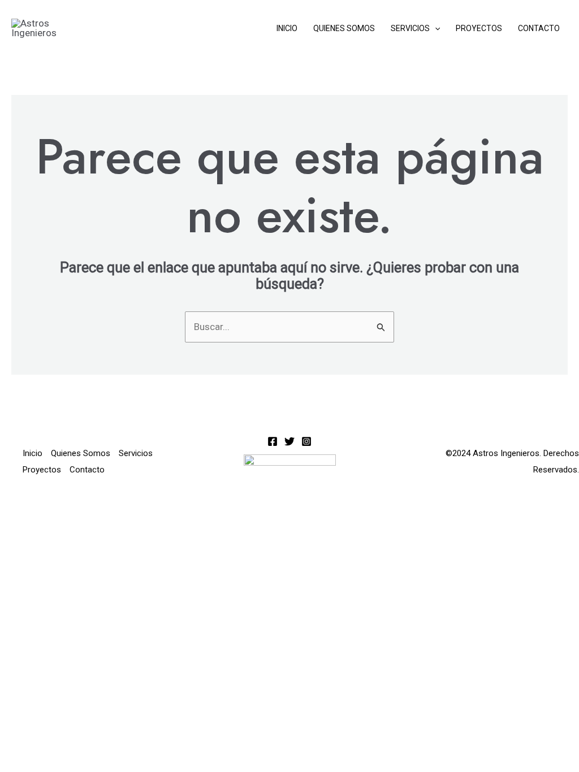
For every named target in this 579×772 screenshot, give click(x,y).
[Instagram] (306, 441)
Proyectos (479, 28)
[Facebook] (272, 441)
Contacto (539, 28)
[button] (435, 28)
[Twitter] (289, 441)
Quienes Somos (344, 28)
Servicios (410, 28)
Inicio (286, 28)
